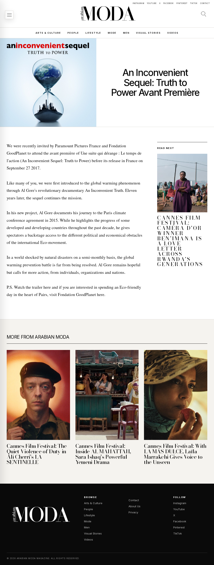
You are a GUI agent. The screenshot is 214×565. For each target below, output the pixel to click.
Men (126, 32)
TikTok (194, 3)
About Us (134, 506)
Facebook (168, 3)
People (73, 32)
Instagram (138, 3)
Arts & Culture (48, 32)
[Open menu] (9, 15)
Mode (112, 32)
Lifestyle (93, 32)
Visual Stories (148, 32)
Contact (205, 3)
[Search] (203, 14)
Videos (172, 32)
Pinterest (181, 3)
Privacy (133, 512)
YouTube (152, 3)
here (47, 287)
